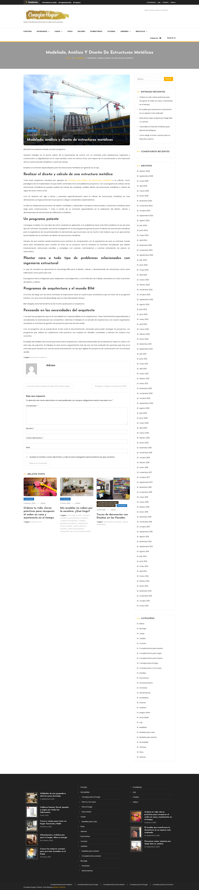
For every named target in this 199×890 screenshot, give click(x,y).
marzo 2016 (144, 502)
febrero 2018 (144, 462)
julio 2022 (143, 309)
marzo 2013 (143, 606)
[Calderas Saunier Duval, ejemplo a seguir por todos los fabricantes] (32, 812)
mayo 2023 (143, 270)
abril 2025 (143, 186)
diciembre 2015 (145, 517)
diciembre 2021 (145, 344)
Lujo (159, 2)
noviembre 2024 (146, 206)
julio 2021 (142, 354)
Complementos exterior (91, 856)
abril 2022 (143, 324)
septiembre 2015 (146, 532)
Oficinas (142, 747)
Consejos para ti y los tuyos (150, 668)
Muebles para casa (147, 732)
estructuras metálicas (38, 357)
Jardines (124, 31)
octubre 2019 (144, 457)
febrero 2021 (144, 378)
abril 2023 (143, 275)
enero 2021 (143, 383)
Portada (27, 31)
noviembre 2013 (145, 596)
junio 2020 (143, 418)
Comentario (32, 406)
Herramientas (144, 693)
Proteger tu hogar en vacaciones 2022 (110, 386)
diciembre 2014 (145, 541)
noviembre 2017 (145, 472)
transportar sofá (66, 531)
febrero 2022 (144, 334)
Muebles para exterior (148, 737)
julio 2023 (143, 260)
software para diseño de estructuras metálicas (90, 180)
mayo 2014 (143, 566)
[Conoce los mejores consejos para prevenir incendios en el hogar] (32, 853)
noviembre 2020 (146, 393)
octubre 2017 (144, 477)
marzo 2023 (144, 280)
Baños (141, 624)
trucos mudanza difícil (82, 531)
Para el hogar (87, 807)
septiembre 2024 (146, 215)
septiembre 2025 (146, 176)
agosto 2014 (144, 551)
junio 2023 (143, 265)
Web (28, 447)
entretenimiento (146, 683)
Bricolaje (140, 31)
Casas (57, 31)
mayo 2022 (143, 319)
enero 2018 (143, 467)
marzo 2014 (144, 576)
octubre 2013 (144, 601)
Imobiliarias (151, 2)
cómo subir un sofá (74, 515)
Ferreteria (143, 688)
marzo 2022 (144, 329)
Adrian (45, 135)
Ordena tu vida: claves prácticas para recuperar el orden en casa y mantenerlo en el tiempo (156, 101)
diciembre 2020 (145, 388)
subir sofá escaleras (76, 529)
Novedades (42, 31)
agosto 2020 (144, 408)
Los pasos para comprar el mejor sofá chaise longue (49, 386)
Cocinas (111, 31)
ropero (77, 2)
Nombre (30, 428)
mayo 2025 (143, 181)
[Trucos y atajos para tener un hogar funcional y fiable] (32, 826)
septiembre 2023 (146, 255)
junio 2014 (143, 561)
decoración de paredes (112, 522)
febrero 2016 (144, 507)
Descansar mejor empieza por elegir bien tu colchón (156, 120)
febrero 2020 (144, 438)
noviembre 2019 (145, 452)
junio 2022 (143, 314)
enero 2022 (143, 339)
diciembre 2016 (145, 487)
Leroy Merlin (144, 717)
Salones (81, 31)
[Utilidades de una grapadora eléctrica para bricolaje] (32, 798)
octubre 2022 (144, 294)
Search (170, 38)
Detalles (142, 673)
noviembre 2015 (145, 522)
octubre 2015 (144, 527)
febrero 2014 (144, 581)
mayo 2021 (143, 364)
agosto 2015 (144, 536)
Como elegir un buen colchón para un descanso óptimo (154, 137)
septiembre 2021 (146, 349)
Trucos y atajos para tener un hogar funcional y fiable (53, 822)
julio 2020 (143, 413)
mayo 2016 (143, 497)
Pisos (69, 31)
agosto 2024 (144, 220)
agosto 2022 (144, 304)
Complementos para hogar (107, 502)
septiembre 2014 (146, 546)
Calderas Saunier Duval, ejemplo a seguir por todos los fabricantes (54, 809)
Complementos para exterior (151, 648)
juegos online (144, 712)
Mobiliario (143, 727)
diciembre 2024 (145, 201)
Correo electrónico (34, 438)
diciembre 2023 (145, 245)
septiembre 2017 (146, 482)
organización (65, 2)
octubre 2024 (144, 210)
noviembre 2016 (145, 492)
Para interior (86, 812)
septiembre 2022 (146, 299)
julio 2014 (143, 556)
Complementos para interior (150, 658)
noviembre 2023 (145, 250)
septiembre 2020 (146, 403)
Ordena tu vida (50, 2)
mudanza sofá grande (68, 521)
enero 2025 (143, 196)
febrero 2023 (144, 285)
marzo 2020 (144, 433)
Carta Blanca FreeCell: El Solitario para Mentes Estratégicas (154, 129)
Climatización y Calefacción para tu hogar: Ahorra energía (53, 836)
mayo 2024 (144, 235)
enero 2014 (143, 586)
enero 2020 (144, 443)
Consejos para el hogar (106, 506)
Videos (173, 2)
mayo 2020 (144, 423)
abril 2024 (143, 240)
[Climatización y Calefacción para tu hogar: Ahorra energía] (32, 839)
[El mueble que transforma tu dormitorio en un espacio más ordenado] (136, 832)
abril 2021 (143, 369)
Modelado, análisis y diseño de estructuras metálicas (70, 140)
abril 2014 (143, 571)
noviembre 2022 (145, 290)
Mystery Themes (59, 887)
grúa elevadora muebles (78, 518)
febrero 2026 (144, 171)
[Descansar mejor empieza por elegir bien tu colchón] (136, 846)
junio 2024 (143, 230)
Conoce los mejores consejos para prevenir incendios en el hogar (53, 851)
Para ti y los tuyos (89, 802)
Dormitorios (96, 31)
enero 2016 (143, 512)
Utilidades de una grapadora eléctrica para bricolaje (53, 795)
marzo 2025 (144, 191)
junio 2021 (143, 359)
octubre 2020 (144, 398)
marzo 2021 (143, 373)
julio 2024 (143, 225)
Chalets (165, 2)
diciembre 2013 (145, 591)
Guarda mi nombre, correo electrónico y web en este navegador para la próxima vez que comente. (72, 457)
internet (142, 703)
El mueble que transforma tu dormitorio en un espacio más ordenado (155, 111)
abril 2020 (143, 428)
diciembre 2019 (145, 448)
